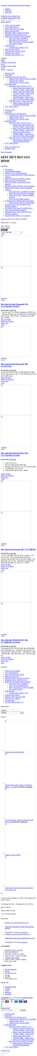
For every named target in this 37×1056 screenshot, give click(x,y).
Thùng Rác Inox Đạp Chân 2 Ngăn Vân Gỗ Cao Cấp (20, 938)
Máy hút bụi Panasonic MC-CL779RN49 (18, 549)
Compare (4, 298)
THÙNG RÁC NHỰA (12, 53)
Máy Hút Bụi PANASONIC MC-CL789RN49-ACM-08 (15, 641)
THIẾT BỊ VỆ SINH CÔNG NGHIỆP (18, 36)
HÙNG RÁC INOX (12, 958)
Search (4, 58)
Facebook (8, 994)
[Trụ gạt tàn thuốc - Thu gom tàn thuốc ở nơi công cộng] (20, 818)
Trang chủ (4, 219)
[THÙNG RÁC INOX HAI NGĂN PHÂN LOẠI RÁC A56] (20, 886)
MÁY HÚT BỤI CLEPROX (18, 38)
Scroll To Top (5, 1050)
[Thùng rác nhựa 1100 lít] (20, 853)
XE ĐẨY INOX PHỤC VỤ (14, 55)
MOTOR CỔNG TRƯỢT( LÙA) (16, 35)
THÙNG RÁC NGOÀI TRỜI (15, 51)
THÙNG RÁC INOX (12, 49)
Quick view (4, 323)
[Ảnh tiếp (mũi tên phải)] (4, 1054)
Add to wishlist (6, 319)
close (2, 663)
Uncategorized (9, 700)
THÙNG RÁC (10, 46)
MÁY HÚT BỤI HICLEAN (18, 40)
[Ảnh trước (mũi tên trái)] (1, 1054)
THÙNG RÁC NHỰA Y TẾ (18, 47)
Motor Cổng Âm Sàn (12, 31)
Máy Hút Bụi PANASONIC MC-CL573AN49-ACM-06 (15, 454)
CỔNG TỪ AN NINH (12, 25)
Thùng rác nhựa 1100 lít (13, 855)
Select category (6, 22)
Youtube (7, 989)
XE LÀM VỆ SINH (15, 44)
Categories (4, 166)
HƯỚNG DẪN (10, 149)
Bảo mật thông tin (11, 969)
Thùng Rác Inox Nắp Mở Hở (14, 752)
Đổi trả (7, 971)
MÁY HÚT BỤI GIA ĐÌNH (14, 29)
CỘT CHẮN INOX (11, 27)
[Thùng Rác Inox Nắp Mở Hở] (20, 750)
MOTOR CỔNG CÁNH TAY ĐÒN (17, 33)
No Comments (22, 932)
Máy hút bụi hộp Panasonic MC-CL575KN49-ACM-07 (15, 305)
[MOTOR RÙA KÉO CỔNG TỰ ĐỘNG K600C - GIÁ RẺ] (20, 783)
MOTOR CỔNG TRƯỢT (13, 950)
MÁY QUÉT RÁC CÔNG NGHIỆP (21, 42)
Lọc (22, 713)
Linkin (7, 990)
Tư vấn (7, 975)
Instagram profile (10, 987)
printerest (8, 992)
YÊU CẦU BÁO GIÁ (12, 147)
